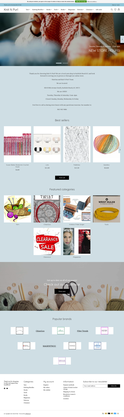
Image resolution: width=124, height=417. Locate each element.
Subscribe (114, 386)
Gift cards (99, 9)
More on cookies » (92, 1)
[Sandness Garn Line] (47, 144)
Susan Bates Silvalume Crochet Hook (17, 166)
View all (62, 178)
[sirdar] (62, 361)
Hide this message (81, 1)
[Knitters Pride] (104, 331)
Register (46, 385)
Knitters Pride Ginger (76, 224)
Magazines (71, 9)
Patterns (26, 400)
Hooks (26, 390)
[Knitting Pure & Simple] (26, 346)
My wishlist (46, 390)
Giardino (106, 165)
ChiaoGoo (47, 224)
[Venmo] (115, 413)
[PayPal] (106, 413)
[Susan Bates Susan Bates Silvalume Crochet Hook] (17, 144)
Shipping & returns (69, 392)
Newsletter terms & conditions (69, 395)
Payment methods (68, 385)
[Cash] (118, 413)
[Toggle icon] (111, 9)
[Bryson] (19, 331)
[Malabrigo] (72, 346)
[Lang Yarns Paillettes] (76, 144)
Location (66, 398)
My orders (46, 387)
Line (47, 165)
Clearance (47, 257)
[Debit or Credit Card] (109, 413)
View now (62, 291)
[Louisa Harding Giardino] (106, 144)
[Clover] (60, 331)
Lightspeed (28, 413)
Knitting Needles (29, 387)
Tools (106, 224)
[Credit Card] (103, 413)
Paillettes (77, 165)
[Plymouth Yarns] (97, 346)
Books (25, 395)
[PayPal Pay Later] (112, 413)
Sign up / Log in (116, 5)
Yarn (17, 224)
